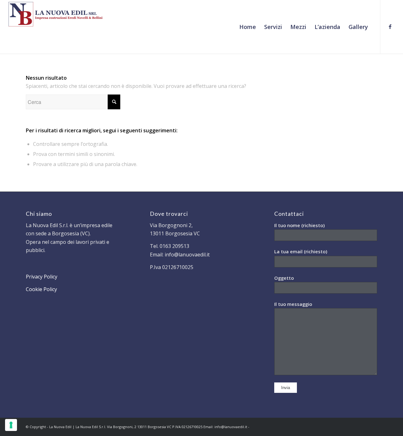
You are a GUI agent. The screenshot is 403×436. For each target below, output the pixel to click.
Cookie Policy (41, 289)
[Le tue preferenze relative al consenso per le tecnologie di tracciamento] (11, 425)
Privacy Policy (41, 276)
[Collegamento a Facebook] (390, 26)
